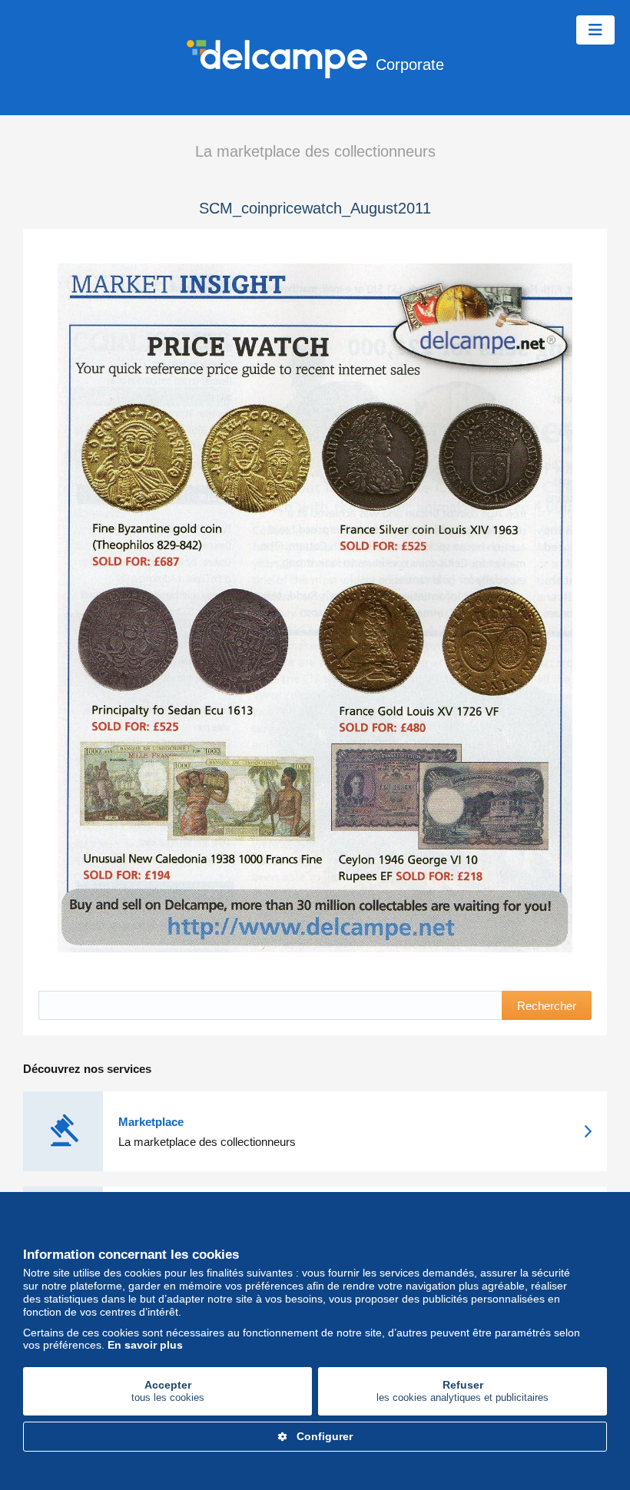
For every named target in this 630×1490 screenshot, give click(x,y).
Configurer (325, 1436)
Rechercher (546, 1005)
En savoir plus (145, 1345)
